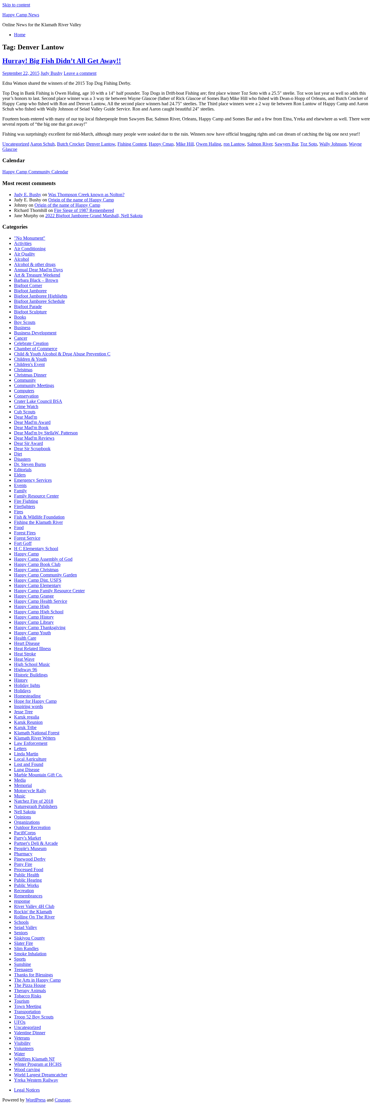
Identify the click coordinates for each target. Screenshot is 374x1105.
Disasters (22, 459)
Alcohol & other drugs (35, 264)
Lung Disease (26, 769)
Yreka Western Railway (36, 1080)
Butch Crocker (70, 143)
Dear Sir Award (28, 443)
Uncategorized (15, 143)
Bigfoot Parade (28, 306)
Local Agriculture (30, 759)
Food (19, 527)
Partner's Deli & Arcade (36, 843)
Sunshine (22, 964)
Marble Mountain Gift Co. (38, 774)
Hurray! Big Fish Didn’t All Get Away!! (61, 61)
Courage (62, 1099)
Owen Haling (208, 143)
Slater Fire (23, 943)
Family (20, 490)
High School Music (32, 664)
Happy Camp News (20, 14)
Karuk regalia (26, 716)
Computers (24, 390)
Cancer (20, 338)
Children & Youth (30, 359)
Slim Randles (26, 948)
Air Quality (24, 253)
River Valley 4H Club (34, 906)
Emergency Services (33, 480)
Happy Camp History (34, 616)
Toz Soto (308, 143)
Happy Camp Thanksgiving (39, 627)
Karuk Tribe (25, 727)
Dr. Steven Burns (30, 464)
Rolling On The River (34, 916)
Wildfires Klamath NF (34, 1058)
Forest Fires (25, 532)
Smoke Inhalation (30, 953)
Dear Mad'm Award (32, 422)
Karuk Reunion (28, 722)
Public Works (26, 885)
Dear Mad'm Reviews (34, 438)
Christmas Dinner (30, 374)
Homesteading (27, 695)
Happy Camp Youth (32, 632)
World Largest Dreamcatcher (40, 1074)
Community (25, 380)
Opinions (22, 816)
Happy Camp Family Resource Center (49, 590)
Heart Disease (27, 643)
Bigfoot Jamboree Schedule (39, 301)
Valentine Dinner (29, 1032)
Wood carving (27, 1069)
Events (20, 485)
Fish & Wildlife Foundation (39, 516)
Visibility (22, 1043)
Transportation (27, 1011)
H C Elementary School (36, 548)
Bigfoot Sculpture (30, 311)
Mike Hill (185, 143)
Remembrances (28, 895)
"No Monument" (29, 238)
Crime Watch (26, 406)
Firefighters (24, 506)
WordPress (36, 1099)
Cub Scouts (24, 411)
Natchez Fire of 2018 (33, 801)
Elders (20, 474)
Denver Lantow (100, 143)
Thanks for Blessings (33, 974)
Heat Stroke (25, 653)
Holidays (22, 690)
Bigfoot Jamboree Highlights (40, 295)
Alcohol (21, 259)
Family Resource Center (36, 495)
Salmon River (259, 143)
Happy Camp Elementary (37, 585)
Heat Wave (24, 659)
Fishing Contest (131, 143)
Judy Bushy (52, 73)
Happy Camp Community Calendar (35, 171)
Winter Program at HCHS (38, 1064)
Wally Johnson (333, 143)
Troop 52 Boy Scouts (33, 1016)
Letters (20, 748)
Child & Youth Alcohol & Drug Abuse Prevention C (62, 353)
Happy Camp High (31, 606)
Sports (20, 958)
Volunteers (24, 1048)
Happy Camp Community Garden (45, 574)
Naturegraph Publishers (35, 806)
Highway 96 (25, 669)
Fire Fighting (26, 501)
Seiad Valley (25, 927)
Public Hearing (28, 880)
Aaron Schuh (42, 143)
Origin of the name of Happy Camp (81, 199)
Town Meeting (27, 1006)
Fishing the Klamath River (38, 522)
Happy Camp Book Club (37, 564)
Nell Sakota (25, 811)
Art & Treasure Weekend (37, 274)
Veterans (22, 1037)
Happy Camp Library (34, 622)
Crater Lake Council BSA (38, 401)
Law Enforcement (30, 743)
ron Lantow (234, 143)
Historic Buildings (31, 674)
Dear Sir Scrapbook (32, 448)
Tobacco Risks (27, 995)
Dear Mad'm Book (31, 427)
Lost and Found (28, 764)
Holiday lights (27, 685)
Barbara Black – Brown (36, 280)
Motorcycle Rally (30, 790)
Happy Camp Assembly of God (43, 559)
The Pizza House (30, 985)
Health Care (25, 638)
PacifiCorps (25, 832)
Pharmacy (23, 853)
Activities (23, 243)
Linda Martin (26, 753)
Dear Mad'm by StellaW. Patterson (46, 432)
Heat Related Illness (32, 648)
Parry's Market (27, 837)
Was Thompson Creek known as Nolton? (86, 194)
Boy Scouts (24, 322)
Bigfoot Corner (28, 285)
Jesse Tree (23, 711)
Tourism (21, 1001)
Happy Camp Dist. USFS (37, 580)
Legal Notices (27, 1089)
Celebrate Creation (31, 343)
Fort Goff (23, 543)
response (22, 901)
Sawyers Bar (286, 143)
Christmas (23, 369)
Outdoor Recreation (32, 827)
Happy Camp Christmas (36, 569)
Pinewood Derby (30, 859)
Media (20, 780)
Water (19, 1053)
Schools (21, 922)
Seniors (21, 932)
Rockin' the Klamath (33, 911)
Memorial (23, 785)
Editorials (23, 469)
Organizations (27, 822)
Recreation (24, 890)
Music (19, 795)
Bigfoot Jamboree (30, 290)
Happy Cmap (161, 143)
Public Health (26, 874)
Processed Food (28, 869)
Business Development (35, 332)
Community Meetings (34, 385)
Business (22, 327)
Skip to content (16, 4)
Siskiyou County (29, 937)
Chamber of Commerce (35, 348)
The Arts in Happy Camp (37, 980)
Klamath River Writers (35, 737)
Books (20, 317)
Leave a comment (80, 73)
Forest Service (27, 538)
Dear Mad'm (25, 417)
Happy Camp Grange (34, 595)
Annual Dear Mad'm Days (38, 269)
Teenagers (23, 969)
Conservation (26, 395)
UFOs (19, 1022)
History (21, 680)
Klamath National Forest (36, 732)
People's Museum (30, 848)
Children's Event (29, 364)
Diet (18, 453)
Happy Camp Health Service (40, 601)
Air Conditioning (30, 248)
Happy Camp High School (38, 611)
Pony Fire (23, 864)
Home (19, 34)
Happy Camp (26, 553)
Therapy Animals (30, 990)
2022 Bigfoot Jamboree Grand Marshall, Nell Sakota (94, 215)
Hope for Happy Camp (35, 701)
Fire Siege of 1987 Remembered (84, 210)
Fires (18, 511)
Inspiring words (28, 706)
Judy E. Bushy (27, 194)
